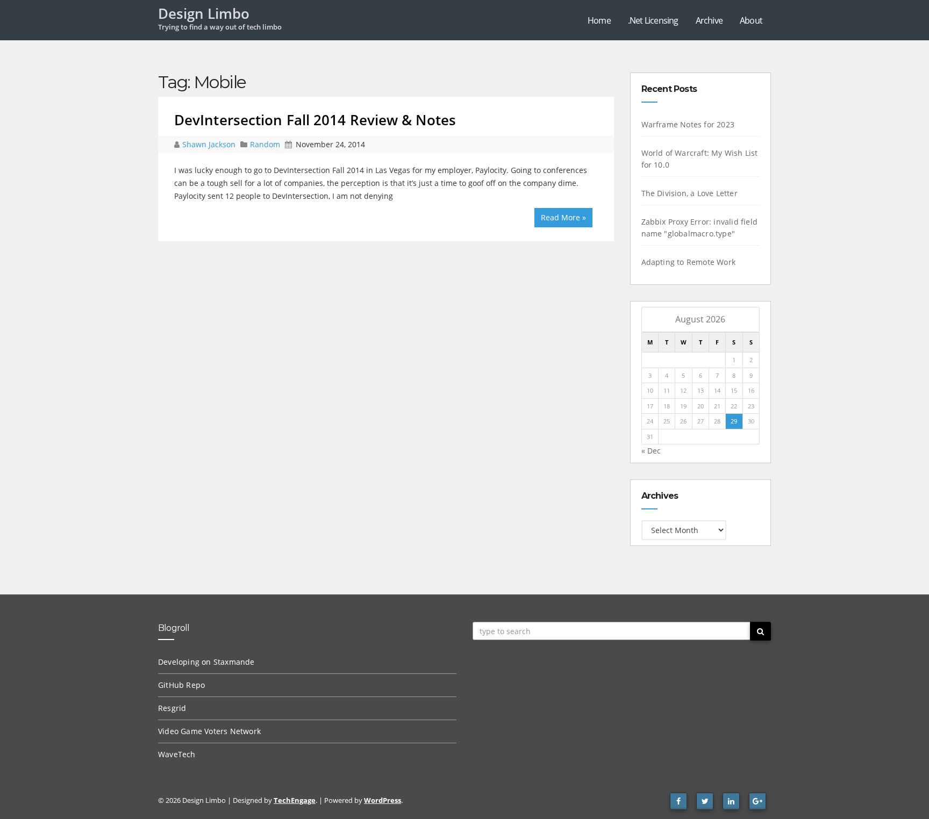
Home (599, 20)
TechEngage (295, 800)
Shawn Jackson (210, 144)
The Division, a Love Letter (689, 193)
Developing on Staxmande (206, 662)
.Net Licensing (653, 20)
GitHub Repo (181, 685)
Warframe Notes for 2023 (688, 124)
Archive (709, 20)
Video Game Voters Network (209, 731)
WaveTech (177, 754)
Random (265, 144)
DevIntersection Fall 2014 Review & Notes (315, 120)
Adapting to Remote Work (688, 262)
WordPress (382, 800)
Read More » (563, 217)
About (751, 20)
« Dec (651, 451)
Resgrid (172, 708)
